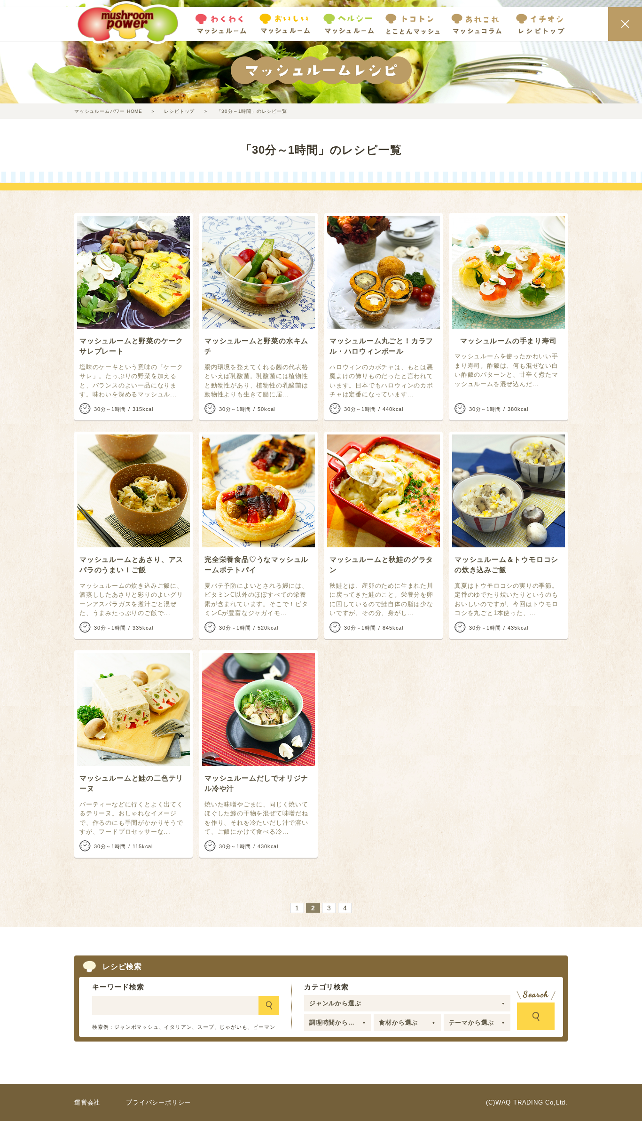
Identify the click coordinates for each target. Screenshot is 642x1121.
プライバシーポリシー (158, 1102)
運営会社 (87, 1102)
